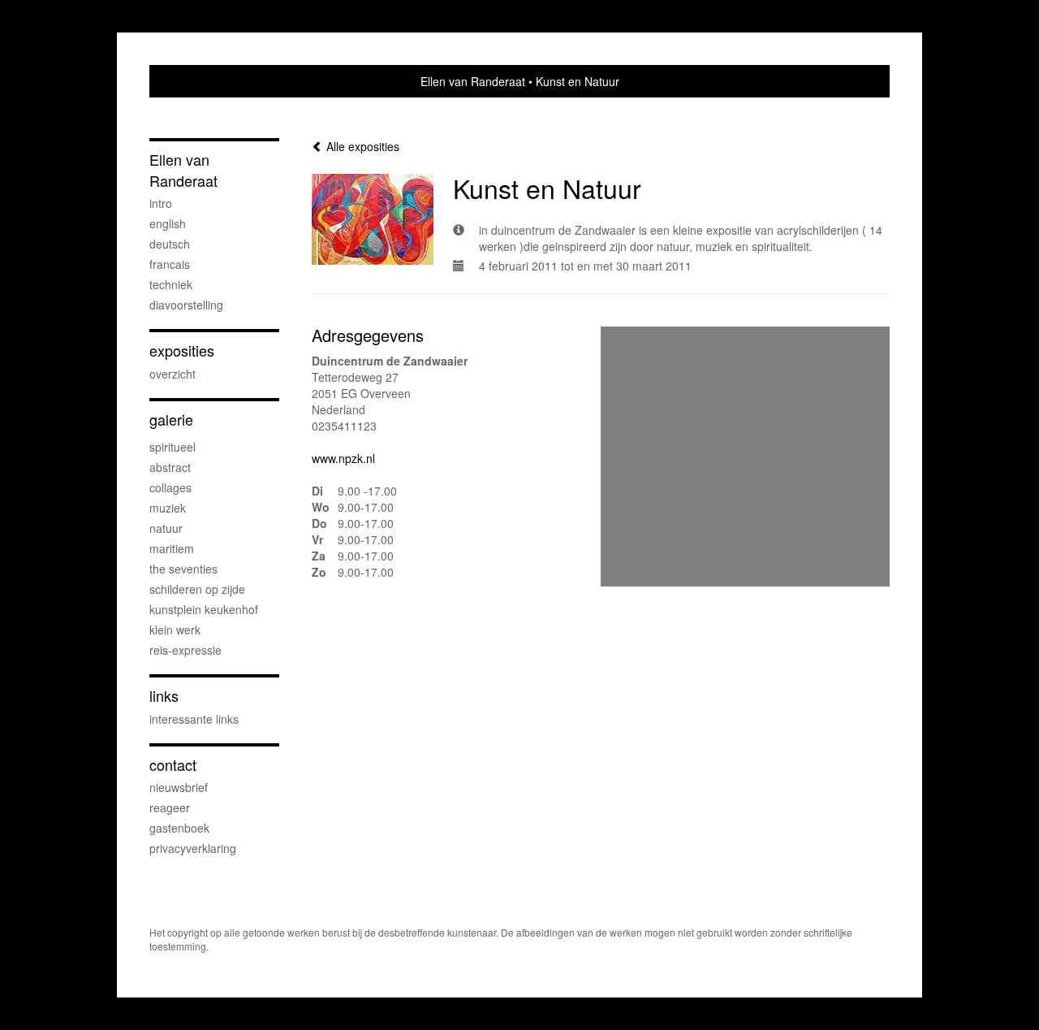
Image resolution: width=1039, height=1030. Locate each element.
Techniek (170, 284)
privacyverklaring (192, 848)
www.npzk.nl (343, 458)
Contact (172, 765)
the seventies (183, 568)
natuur (166, 528)
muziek (167, 508)
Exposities (181, 350)
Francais (169, 264)
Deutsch (169, 244)
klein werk (174, 629)
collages (170, 487)
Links (164, 696)
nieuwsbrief (178, 787)
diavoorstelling (186, 304)
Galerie (171, 419)
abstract (170, 467)
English (167, 223)
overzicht (172, 374)
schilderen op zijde (197, 589)
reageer (169, 807)
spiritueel (172, 447)
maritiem (171, 548)
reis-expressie (185, 650)
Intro (160, 203)
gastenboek (179, 828)
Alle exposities (361, 146)
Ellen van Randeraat (472, 81)
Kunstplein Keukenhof (203, 609)
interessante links (194, 719)
